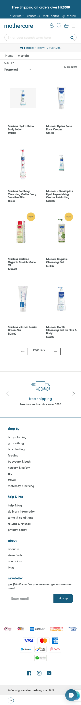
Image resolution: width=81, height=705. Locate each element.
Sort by (9, 63)
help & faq (15, 505)
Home (9, 55)
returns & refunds (19, 524)
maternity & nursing (21, 486)
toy (10, 474)
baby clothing (17, 437)
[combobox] (40, 37)
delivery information (21, 511)
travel (12, 480)
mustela (23, 55)
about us (13, 549)
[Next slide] (73, 394)
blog (11, 567)
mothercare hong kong (35, 690)
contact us (15, 561)
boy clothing (16, 449)
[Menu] (73, 25)
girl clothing (16, 443)
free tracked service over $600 (40, 404)
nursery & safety (19, 467)
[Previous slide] (7, 394)
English (71, 16)
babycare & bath (19, 461)
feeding (13, 455)
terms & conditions (20, 517)
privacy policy (17, 530)
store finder (15, 555)
